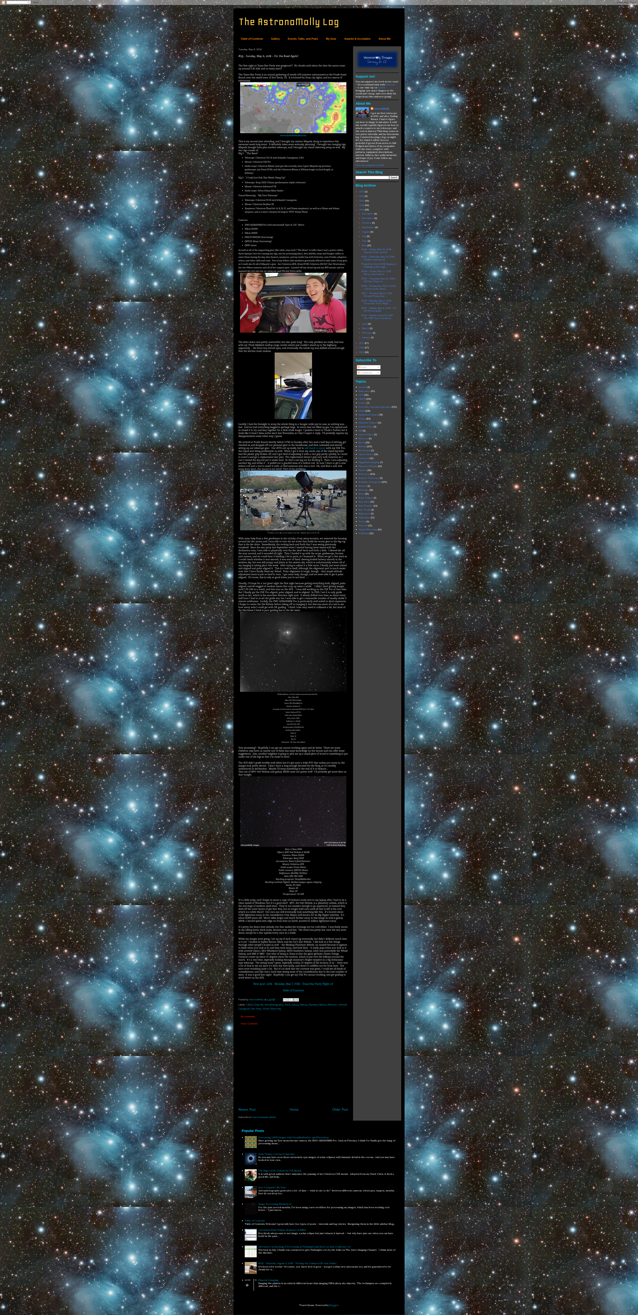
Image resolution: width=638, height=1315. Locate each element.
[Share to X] (291, 999)
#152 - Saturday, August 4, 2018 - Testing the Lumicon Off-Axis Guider (297, 1263)
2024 (362, 191)
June (365, 240)
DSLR (287, 1004)
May (364, 245)
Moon (362, 442)
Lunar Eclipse (366, 434)
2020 (362, 200)
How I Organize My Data (272, 1187)
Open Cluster (366, 454)
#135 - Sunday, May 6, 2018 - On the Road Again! (378, 309)
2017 (362, 343)
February (367, 332)
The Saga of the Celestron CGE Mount (280, 1170)
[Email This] (284, 999)
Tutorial (363, 525)
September (368, 227)
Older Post (340, 1109)
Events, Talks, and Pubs (303, 38)
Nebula (303, 1004)
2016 (362, 347)
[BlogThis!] (287, 999)
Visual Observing (272, 1008)
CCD (361, 394)
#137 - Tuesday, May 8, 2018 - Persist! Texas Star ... (377, 295)
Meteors (363, 438)
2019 (362, 205)
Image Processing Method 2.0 (275, 1204)
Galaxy (295, 1004)
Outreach (364, 458)
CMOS (249, 1004)
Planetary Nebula (317, 1004)
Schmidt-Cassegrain (370, 481)
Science (363, 485)
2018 (362, 209)
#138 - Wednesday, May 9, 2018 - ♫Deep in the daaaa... (379, 287)
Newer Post (247, 1109)
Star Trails (364, 509)
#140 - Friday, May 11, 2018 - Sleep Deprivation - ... (377, 273)
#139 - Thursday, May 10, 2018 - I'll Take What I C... (378, 280)
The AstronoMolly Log (288, 22)
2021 (362, 196)
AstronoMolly (381, 108)
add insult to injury (315, 448)
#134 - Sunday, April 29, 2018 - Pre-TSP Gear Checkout (378, 317)
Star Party (256, 1008)
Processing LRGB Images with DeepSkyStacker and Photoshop (293, 1137)
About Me (384, 38)
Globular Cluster (368, 422)
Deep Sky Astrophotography (269, 1004)
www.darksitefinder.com (293, 135)
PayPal (381, 87)
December (368, 213)
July (364, 236)
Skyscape (364, 489)
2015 (362, 352)
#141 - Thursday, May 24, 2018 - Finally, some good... (378, 258)
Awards (363, 387)
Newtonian (365, 450)
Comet (362, 402)
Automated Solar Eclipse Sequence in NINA (282, 1229)
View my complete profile (370, 165)
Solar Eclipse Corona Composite (276, 1154)
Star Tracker (366, 505)
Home (294, 1109)
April (365, 323)
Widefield (364, 533)
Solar (361, 493)
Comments (366, 372)
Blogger (333, 1305)
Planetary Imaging (268, 1280)
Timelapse (364, 517)
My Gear (331, 38)
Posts (363, 367)
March (366, 328)
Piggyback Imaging (369, 462)
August (366, 231)
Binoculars (364, 391)
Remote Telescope (369, 477)
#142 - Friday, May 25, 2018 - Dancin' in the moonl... (377, 251)
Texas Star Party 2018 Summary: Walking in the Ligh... (379, 265)
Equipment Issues (368, 414)
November (368, 218)
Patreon (390, 84)
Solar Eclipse (366, 497)
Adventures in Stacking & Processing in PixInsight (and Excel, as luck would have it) (304, 1246)
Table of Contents (252, 38)
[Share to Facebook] (294, 999)
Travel (362, 521)
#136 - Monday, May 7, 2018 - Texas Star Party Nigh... (377, 302)
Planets (363, 470)
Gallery (275, 38)
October (367, 222)
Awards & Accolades (357, 38)
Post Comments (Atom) (264, 1117)
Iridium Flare (366, 426)
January (366, 337)
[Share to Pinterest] (297, 999)
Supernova (364, 513)
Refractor (332, 1004)
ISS (360, 430)
